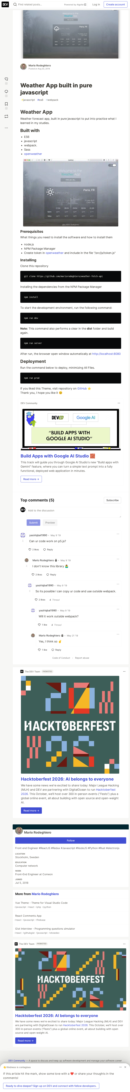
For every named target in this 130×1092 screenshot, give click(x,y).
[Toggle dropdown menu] (118, 403)
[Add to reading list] (6, 106)
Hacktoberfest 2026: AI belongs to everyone (67, 779)
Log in (96, 4)
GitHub (82, 388)
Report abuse (82, 657)
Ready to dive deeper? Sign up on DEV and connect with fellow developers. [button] (51, 1085)
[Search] (15, 4)
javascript (28, 99)
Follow (71, 840)
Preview (50, 522)
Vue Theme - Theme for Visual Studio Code (41, 904)
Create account (115, 4)
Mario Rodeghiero (40, 65)
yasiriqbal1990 (38, 535)
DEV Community (16, 1060)
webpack (52, 99)
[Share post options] (6, 128)
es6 (40, 99)
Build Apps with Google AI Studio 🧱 (58, 456)
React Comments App (30, 917)
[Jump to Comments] (6, 93)
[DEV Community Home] (5, 4)
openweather (33, 153)
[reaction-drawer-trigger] (6, 81)
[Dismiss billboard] (125, 1067)
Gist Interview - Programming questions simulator (45, 930)
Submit (33, 522)
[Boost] (6, 116)
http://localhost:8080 (106, 353)
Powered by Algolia (74, 4)
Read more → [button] (31, 479)
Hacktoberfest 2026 (75, 1025)
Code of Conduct (61, 657)
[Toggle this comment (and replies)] (23, 540)
